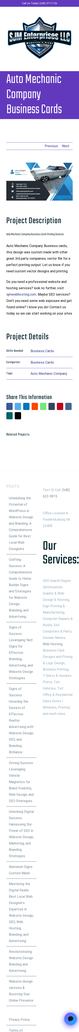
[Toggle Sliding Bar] (63, 62)
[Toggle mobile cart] (56, 62)
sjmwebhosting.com (21, 294)
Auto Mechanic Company (49, 374)
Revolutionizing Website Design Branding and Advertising (21, 961)
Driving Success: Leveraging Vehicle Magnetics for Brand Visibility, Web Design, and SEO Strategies (21, 782)
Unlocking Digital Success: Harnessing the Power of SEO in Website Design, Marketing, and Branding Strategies (21, 834)
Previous (51, 146)
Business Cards (42, 351)
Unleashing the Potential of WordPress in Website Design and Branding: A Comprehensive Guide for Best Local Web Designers (21, 523)
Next (65, 146)
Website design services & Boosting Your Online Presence (21, 990)
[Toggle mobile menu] (71, 62)
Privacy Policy (19, 1020)
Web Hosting (52, 644)
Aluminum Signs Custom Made (20, 870)
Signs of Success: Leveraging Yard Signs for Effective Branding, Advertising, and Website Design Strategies (21, 652)
